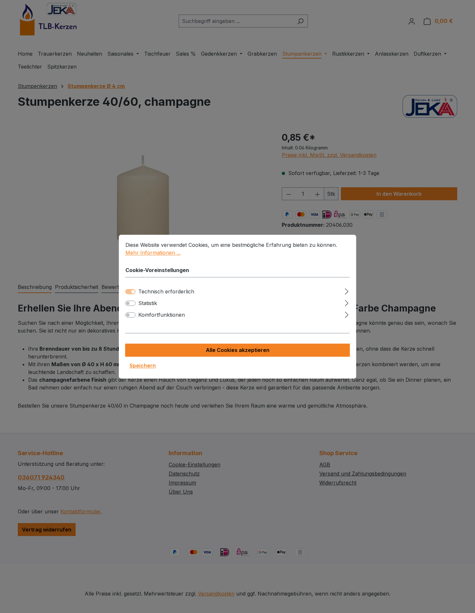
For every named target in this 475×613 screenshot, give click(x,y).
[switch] (130, 303)
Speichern (143, 365)
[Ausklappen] (346, 290)
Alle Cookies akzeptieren (237, 350)
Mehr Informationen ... (153, 252)
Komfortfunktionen (161, 315)
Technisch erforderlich (166, 291)
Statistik (147, 303)
